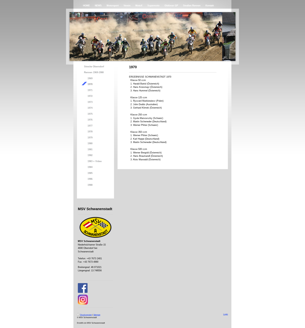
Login (225, 314)
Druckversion (86, 315)
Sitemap (96, 315)
